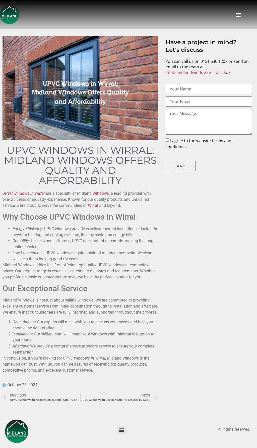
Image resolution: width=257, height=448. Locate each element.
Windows (101, 193)
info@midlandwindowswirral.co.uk (198, 72)
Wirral (40, 193)
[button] (238, 15)
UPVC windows (16, 193)
